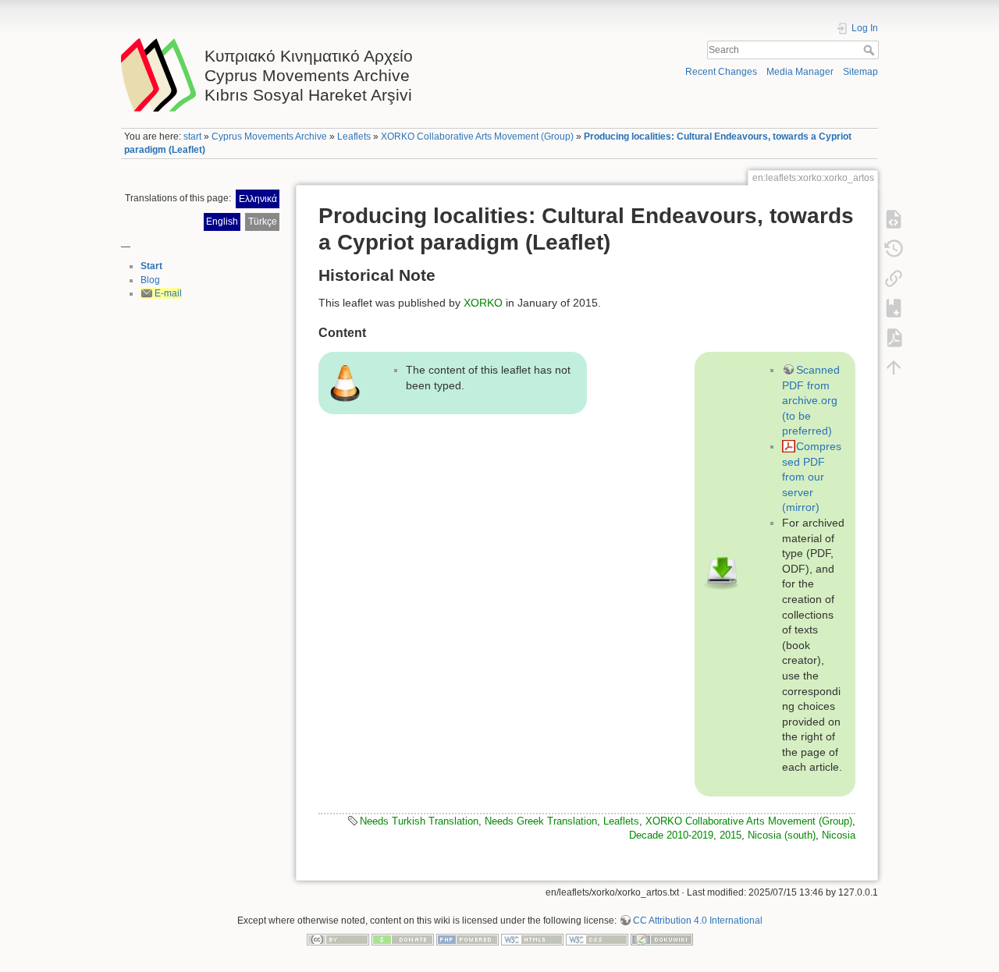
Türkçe (262, 221)
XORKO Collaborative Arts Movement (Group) (477, 136)
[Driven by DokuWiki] (662, 939)
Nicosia (838, 835)
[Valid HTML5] (532, 939)
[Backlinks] (894, 278)
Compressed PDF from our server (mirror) (811, 476)
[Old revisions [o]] (894, 248)
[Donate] (403, 939)
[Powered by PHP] (467, 939)
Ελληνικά (258, 198)
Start (151, 266)
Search (870, 49)
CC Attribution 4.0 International (698, 920)
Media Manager (800, 71)
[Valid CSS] (597, 939)
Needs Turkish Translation (419, 821)
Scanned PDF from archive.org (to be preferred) (811, 400)
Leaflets (354, 136)
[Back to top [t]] (894, 366)
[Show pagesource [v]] (894, 218)
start (192, 136)
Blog (150, 280)
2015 (730, 835)
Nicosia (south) (782, 835)
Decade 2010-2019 (671, 835)
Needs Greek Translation (541, 821)
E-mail (168, 293)
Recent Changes (721, 71)
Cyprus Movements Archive (269, 136)
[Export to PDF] (894, 337)
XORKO (483, 302)
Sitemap (860, 71)
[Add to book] (894, 307)
